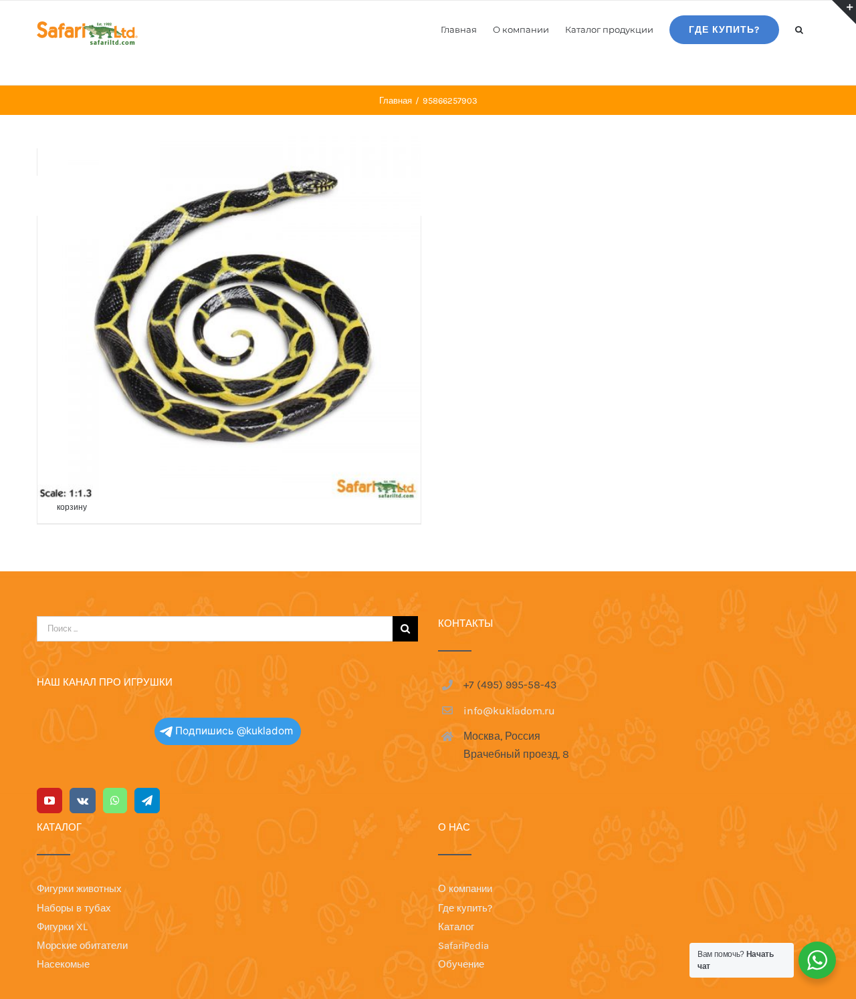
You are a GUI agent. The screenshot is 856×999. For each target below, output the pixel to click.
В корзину (72, 501)
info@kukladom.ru (509, 710)
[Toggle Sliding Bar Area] (844, 12)
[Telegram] (147, 800)
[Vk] (83, 800)
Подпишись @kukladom (234, 730)
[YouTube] (49, 800)
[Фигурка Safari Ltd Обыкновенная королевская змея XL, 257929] (229, 309)
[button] (799, 29)
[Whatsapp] (115, 800)
